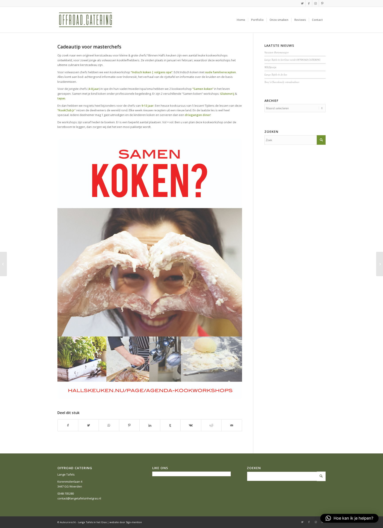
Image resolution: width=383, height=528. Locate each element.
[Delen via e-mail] (232, 425)
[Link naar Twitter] (302, 3)
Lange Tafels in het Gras (92, 522)
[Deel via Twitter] (88, 425)
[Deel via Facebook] (68, 425)
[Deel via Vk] (191, 425)
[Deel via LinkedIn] (150, 425)
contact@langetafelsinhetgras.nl (79, 498)
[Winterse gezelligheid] (379, 264)
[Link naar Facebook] (309, 3)
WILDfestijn (270, 67)
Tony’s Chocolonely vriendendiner (281, 82)
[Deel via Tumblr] (170, 425)
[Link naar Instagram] (315, 3)
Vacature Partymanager (276, 52)
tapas (61, 98)
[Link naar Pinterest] (322, 3)
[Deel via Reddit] (211, 425)
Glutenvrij (227, 94)
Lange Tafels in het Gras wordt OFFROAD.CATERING (292, 59)
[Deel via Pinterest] (129, 425)
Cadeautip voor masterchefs (89, 47)
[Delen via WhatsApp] (109, 425)
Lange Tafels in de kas (275, 74)
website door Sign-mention (125, 522)
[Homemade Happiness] (3, 264)
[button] (349, 518)
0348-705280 (65, 493)
